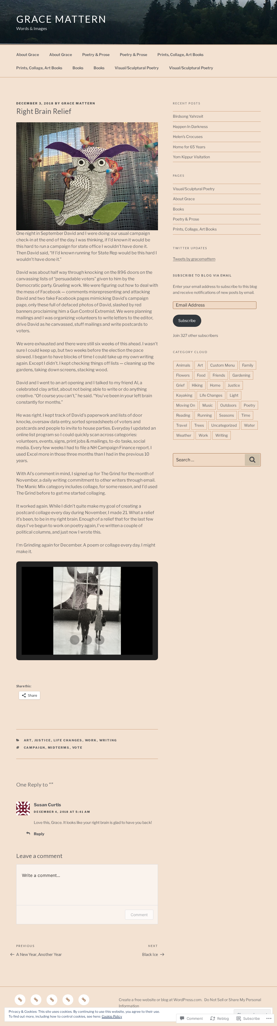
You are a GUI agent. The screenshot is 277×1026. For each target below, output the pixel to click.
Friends (219, 375)
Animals (183, 365)
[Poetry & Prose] (52, 999)
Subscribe (187, 320)
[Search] (252, 459)
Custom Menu (222, 365)
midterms (59, 747)
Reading (183, 415)
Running (204, 415)
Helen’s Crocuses (188, 136)
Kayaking (184, 395)
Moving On (185, 405)
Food (201, 375)
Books (77, 67)
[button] (75, 640)
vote (77, 747)
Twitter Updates (190, 248)
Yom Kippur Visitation (191, 156)
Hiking (197, 385)
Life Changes (68, 740)
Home (215, 385)
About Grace (27, 54)
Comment (139, 914)
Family (247, 365)
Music (207, 405)
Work (91, 740)
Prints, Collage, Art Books (180, 54)
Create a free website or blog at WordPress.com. (160, 999)
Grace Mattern (61, 19)
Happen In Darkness (190, 126)
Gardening (241, 375)
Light (234, 395)
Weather (183, 435)
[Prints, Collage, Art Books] (83, 999)
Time (245, 415)
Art (28, 740)
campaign (34, 747)
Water (249, 425)
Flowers (183, 375)
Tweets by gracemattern (194, 258)
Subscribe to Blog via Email (202, 275)
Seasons (226, 415)
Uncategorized (224, 425)
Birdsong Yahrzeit (188, 116)
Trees (199, 425)
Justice (42, 740)
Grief (180, 385)
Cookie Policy (112, 1016)
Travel (181, 425)
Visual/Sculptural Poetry (137, 67)
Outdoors (228, 405)
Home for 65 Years (189, 146)
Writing (108, 740)
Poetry (249, 405)
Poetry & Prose (96, 54)
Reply (39, 833)
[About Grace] (20, 999)
